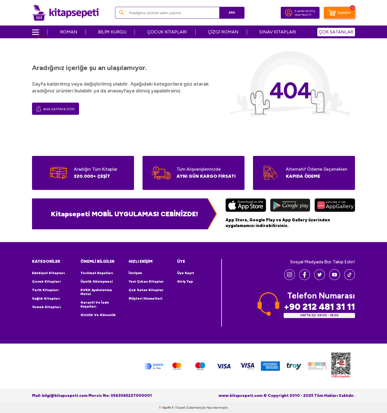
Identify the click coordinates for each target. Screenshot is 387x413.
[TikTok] (349, 278)
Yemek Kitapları (46, 307)
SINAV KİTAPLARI (277, 32)
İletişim (135, 273)
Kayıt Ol (306, 14)
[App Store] (246, 205)
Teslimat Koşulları (96, 273)
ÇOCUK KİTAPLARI (167, 32)
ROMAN (68, 32)
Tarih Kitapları (45, 290)
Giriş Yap (185, 281)
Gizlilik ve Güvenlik (98, 315)
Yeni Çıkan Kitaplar (146, 281)
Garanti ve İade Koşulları (94, 304)
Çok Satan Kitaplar (146, 290)
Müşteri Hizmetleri (145, 298)
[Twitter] (319, 278)
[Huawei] (334, 205)
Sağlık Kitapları (46, 298)
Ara (232, 12)
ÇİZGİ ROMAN (223, 32)
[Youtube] (334, 278)
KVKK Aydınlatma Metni (96, 292)
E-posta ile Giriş (305, 11)
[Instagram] (289, 278)
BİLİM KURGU (112, 32)
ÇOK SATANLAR (336, 32)
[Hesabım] (288, 13)
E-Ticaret (178, 408)
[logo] (65, 12)
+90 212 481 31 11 (319, 307)
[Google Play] (290, 205)
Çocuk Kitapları (46, 281)
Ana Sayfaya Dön (58, 109)
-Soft (165, 408)
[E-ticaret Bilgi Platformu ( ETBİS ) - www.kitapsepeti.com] (341, 366)
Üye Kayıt (185, 273)
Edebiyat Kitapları (48, 273)
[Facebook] (304, 278)
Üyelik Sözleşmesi (96, 281)
